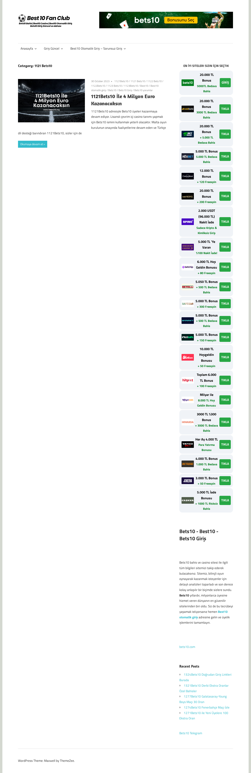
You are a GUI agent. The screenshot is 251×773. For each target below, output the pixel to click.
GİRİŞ (225, 82)
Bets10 (112, 90)
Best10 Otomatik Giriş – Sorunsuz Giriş (96, 48)
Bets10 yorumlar (143, 90)
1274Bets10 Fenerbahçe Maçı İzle (207, 707)
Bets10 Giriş (125, 90)
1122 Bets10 (154, 81)
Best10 (144, 86)
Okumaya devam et (31, 144)
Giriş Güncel (51, 48)
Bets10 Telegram (190, 733)
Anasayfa (27, 48)
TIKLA (225, 108)
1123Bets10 (131, 86)
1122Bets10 (98, 86)
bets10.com (187, 646)
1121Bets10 (121, 81)
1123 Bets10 (114, 86)
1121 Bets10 (137, 81)
